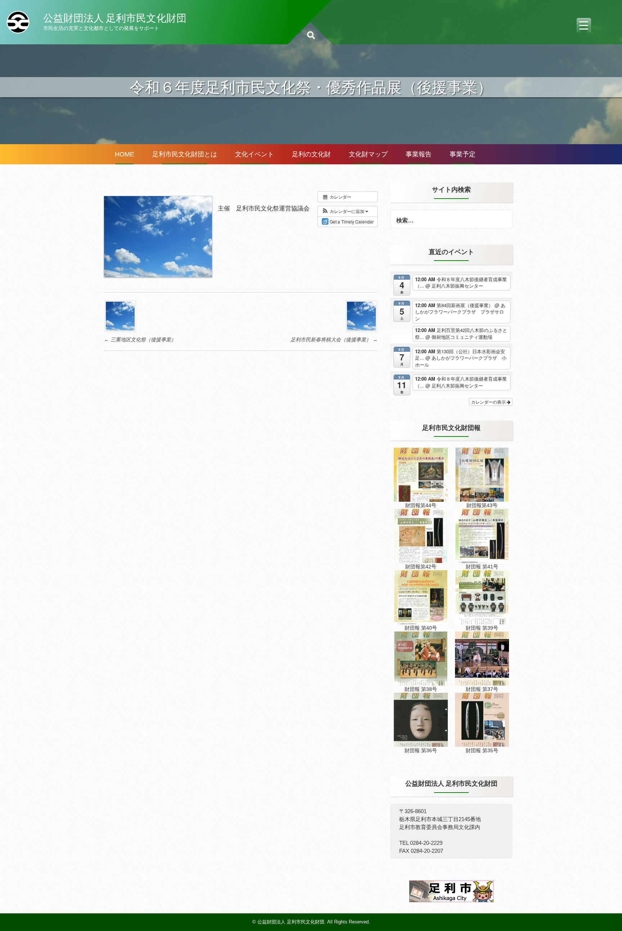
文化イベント (254, 154)
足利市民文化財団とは (184, 154)
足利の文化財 (311, 154)
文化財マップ (368, 154)
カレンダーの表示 (489, 402)
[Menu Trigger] (584, 25)
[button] (345, 211)
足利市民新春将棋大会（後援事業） (334, 339)
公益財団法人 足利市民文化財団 (114, 18)
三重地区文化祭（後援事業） (140, 339)
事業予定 (462, 154)
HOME (124, 154)
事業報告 (419, 154)
